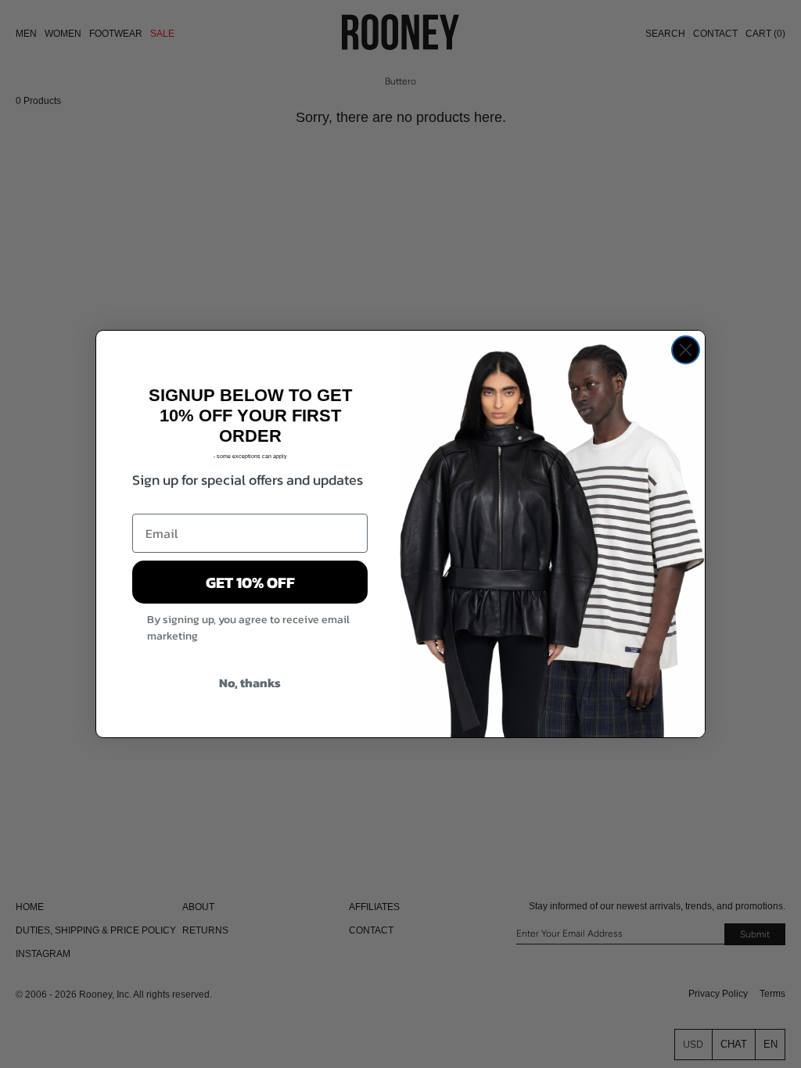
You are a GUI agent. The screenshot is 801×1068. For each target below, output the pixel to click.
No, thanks (250, 682)
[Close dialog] (685, 350)
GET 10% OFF (250, 582)
